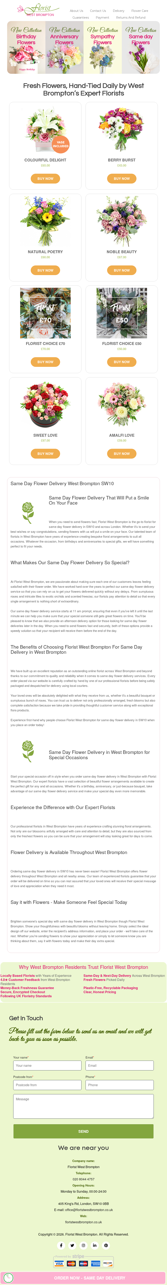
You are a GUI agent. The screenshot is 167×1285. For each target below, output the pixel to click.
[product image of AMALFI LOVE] (122, 404)
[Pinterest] (106, 1245)
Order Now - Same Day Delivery (89, 1278)
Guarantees (81, 17)
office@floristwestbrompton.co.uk (89, 1209)
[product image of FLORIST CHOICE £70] (45, 313)
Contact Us (98, 11)
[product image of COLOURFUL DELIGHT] (45, 129)
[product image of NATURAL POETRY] (45, 221)
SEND (83, 1131)
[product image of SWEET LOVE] (45, 404)
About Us (76, 11)
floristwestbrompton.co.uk (83, 1222)
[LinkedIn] (95, 1245)
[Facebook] (61, 1245)
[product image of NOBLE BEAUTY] (122, 221)
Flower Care (139, 11)
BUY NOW (45, 178)
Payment (102, 17)
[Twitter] (72, 1245)
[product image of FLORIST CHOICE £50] (122, 313)
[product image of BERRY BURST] (122, 129)
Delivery (118, 11)
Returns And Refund (130, 17)
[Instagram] (83, 1245)
